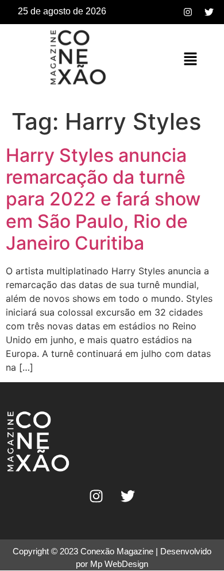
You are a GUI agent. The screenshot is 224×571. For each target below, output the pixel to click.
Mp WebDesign (119, 564)
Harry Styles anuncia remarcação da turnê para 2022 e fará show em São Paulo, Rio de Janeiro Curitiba (103, 199)
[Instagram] (188, 12)
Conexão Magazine (116, 551)
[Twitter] (209, 12)
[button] (190, 59)
